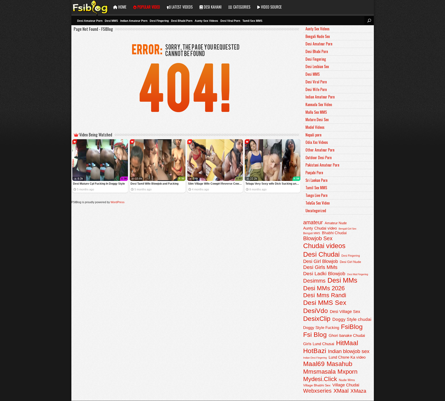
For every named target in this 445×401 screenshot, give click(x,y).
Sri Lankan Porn (316, 180)
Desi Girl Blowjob (320, 261)
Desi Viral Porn (230, 20)
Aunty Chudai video (320, 228)
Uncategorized (315, 210)
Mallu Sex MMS (316, 112)
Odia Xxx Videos (316, 142)
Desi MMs (342, 280)
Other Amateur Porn (319, 150)
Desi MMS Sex (324, 302)
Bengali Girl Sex (347, 228)
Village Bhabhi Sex (317, 385)
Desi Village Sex (345, 311)
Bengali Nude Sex (317, 36)
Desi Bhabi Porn (181, 20)
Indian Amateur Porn (133, 20)
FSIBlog (90, 7)
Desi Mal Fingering (357, 274)
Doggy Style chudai (351, 319)
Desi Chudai (321, 254)
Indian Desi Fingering (315, 357)
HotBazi (314, 350)
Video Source (271, 7)
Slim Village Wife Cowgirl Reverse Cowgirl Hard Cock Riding (215, 183)
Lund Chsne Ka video (347, 357)
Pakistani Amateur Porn (322, 165)
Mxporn (347, 371)
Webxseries (317, 391)
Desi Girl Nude (350, 262)
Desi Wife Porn (316, 89)
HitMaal (347, 343)
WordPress (117, 202)
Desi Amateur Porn (89, 20)
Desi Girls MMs (320, 267)
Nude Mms (347, 380)
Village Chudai (345, 385)
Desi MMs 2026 (324, 288)
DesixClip (317, 318)
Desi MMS (111, 20)
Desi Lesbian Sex (317, 66)
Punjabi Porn (314, 172)
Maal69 (314, 363)
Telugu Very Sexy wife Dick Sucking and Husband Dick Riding (272, 183)
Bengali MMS (311, 233)
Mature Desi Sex (317, 119)
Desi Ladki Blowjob (324, 273)
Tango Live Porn (316, 195)
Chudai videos (324, 245)
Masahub (339, 363)
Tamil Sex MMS (252, 20)
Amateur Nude (336, 223)
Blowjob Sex (318, 238)
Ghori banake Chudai (347, 335)
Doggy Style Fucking (321, 327)
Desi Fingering (159, 20)
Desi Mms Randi (324, 295)
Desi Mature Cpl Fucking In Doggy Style (99, 183)
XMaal (341, 391)
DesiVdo (315, 310)
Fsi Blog (315, 334)
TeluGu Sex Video (317, 203)
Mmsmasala (319, 371)
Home (121, 7)
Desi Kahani (212, 7)
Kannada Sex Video (318, 104)
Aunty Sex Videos (206, 20)
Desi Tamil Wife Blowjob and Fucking (154, 183)
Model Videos (314, 127)
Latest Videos (182, 7)
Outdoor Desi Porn (318, 157)
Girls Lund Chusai (318, 344)
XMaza (358, 391)
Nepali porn (313, 135)
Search (369, 20)
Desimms (314, 281)
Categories (241, 7)
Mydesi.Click (320, 379)
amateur (313, 222)
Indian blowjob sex (348, 351)
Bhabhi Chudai (334, 233)
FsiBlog (352, 326)
